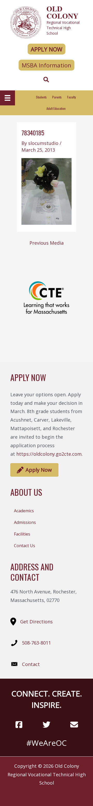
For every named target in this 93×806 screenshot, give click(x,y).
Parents (57, 97)
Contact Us (24, 545)
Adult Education (56, 108)
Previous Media (46, 243)
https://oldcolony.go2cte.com (49, 454)
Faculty (71, 97)
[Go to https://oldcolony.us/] (46, 21)
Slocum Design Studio (56, 794)
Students (41, 97)
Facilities (22, 534)
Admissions (25, 522)
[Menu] (7, 97)
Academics (24, 511)
